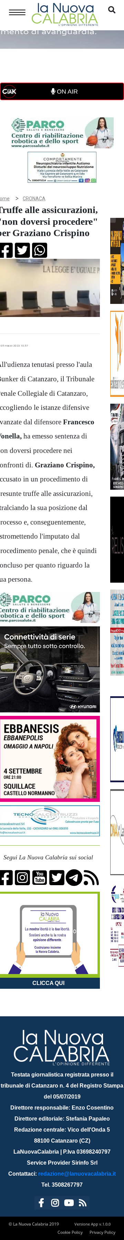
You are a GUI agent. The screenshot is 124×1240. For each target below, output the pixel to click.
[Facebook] (41, 1204)
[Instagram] (55, 1204)
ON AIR (66, 91)
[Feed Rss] (83, 1204)
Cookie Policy (70, 1232)
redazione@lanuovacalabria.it (77, 1174)
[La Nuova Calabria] (64, 14)
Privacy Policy (102, 1232)
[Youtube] (69, 1204)
